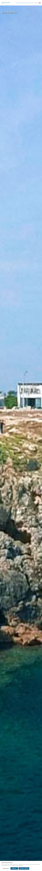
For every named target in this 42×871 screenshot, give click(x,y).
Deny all (14, 868)
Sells (21, 2)
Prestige (27, 2)
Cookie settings (6, 868)
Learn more (20, 865)
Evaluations (31, 2)
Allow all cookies (24, 868)
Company (17, 2)
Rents (23, 2)
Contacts (37, 2)
